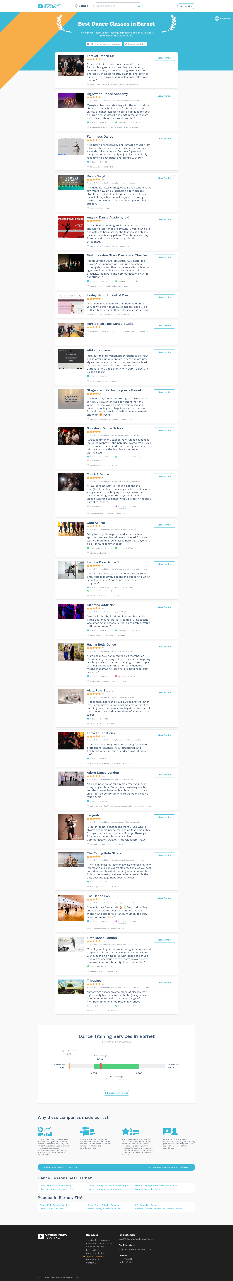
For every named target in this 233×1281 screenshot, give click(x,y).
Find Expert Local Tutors (99, 1243)
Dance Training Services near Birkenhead (156, 1185)
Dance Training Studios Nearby (55, 1185)
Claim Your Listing (95, 1253)
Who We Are (92, 1259)
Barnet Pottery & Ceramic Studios (104, 1208)
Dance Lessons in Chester (148, 1189)
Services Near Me (95, 1246)
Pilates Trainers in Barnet (52, 1208)
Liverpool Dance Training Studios (56, 1189)
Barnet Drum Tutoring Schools (103, 1205)
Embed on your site (118, 1093)
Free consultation (137, 44)
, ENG (77, 1197)
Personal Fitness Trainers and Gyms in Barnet (158, 1208)
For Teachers (93, 1250)
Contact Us (92, 1262)
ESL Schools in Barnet (146, 1205)
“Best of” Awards (95, 1256)
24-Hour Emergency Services (105, 44)
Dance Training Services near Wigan (106, 1189)
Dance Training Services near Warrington (108, 1185)
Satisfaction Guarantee (98, 1240)
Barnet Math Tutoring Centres (55, 1205)
